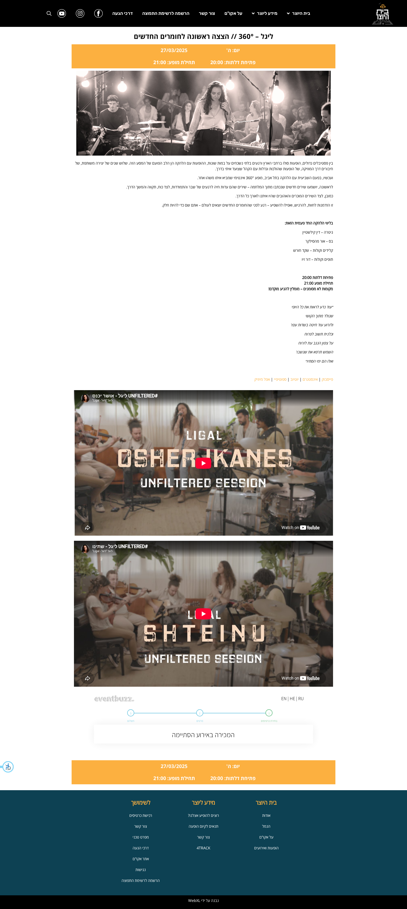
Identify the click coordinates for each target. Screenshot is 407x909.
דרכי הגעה (122, 13)
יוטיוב (294, 379)
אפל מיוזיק (262, 379)
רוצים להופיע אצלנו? (203, 815)
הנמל (266, 826)
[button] (7, 767)
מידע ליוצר (267, 13)
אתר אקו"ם (141, 858)
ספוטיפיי (280, 379)
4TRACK (203, 848)
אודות (266, 815)
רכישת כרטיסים (140, 815)
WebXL (194, 900)
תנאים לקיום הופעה (203, 826)
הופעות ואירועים (266, 848)
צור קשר (207, 13)
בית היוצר (301, 13)
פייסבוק (327, 379)
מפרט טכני (141, 837)
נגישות (140, 869)
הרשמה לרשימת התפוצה (165, 13)
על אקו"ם (233, 13)
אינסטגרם (310, 379)
